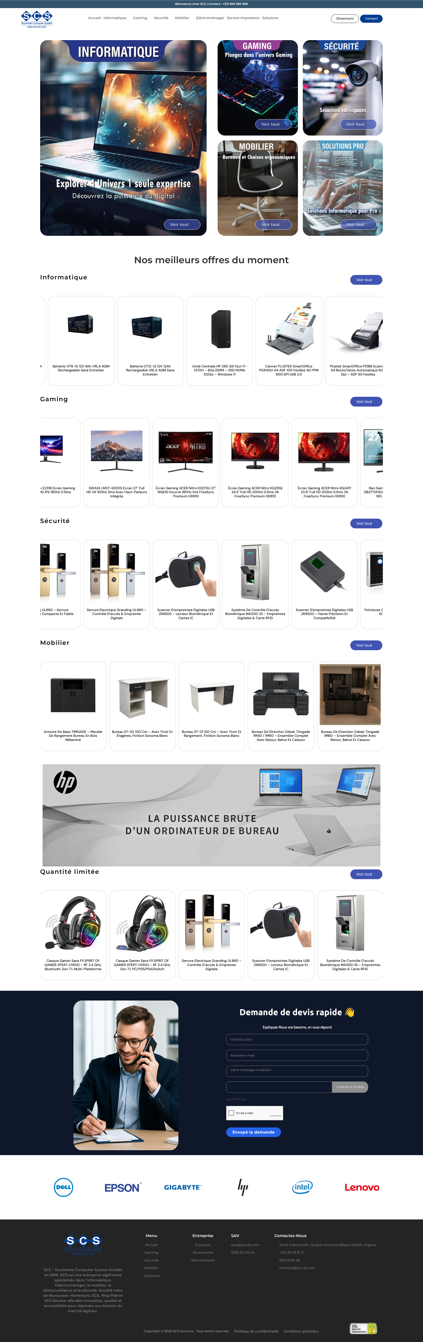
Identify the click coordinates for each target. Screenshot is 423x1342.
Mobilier (182, 18)
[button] (345, 18)
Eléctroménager (210, 18)
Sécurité (161, 18)
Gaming (140, 18)
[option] (71, 341)
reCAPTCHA (236, 1099)
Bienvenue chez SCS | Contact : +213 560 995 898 (211, 4)
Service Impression (243, 18)
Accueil (94, 18)
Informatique (114, 18)
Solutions (270, 18)
